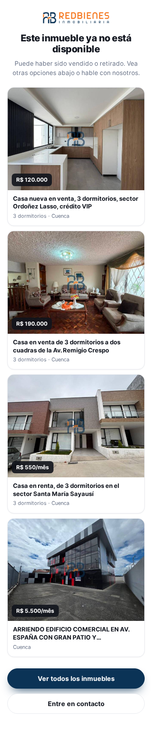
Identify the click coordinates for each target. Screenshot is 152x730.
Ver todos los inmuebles (76, 678)
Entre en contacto (76, 704)
